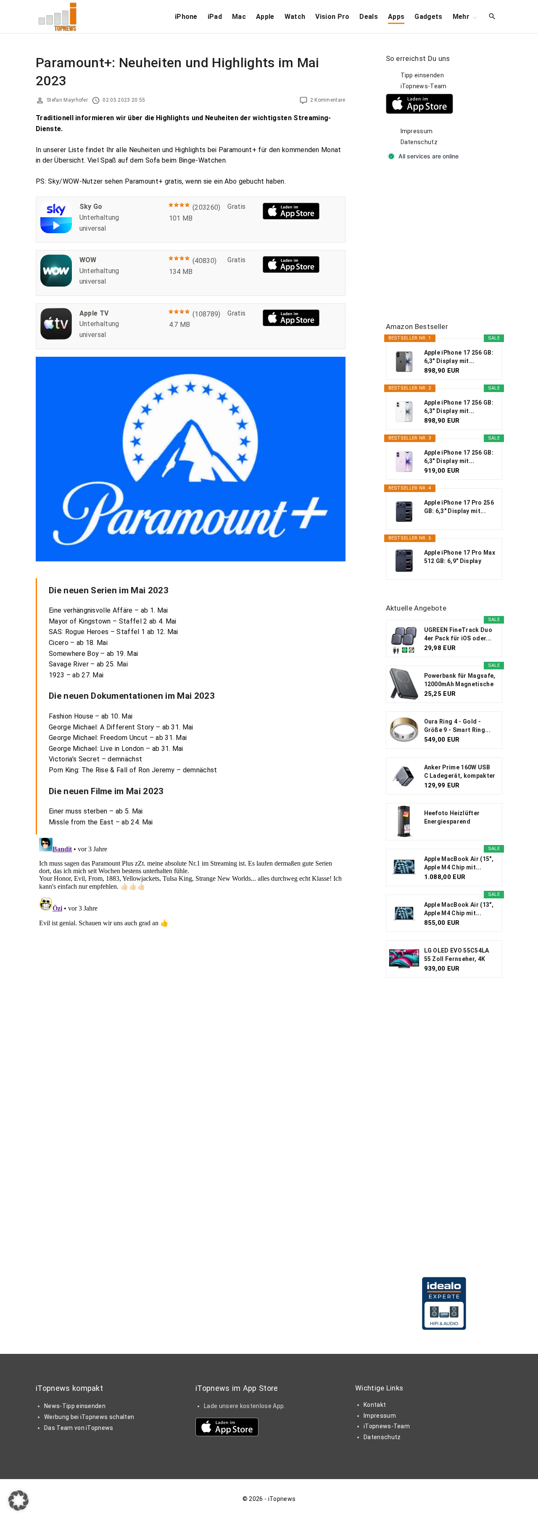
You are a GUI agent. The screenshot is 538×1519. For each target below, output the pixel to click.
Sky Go (91, 207)
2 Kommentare (327, 100)
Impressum (417, 131)
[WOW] (56, 284)
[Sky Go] (56, 231)
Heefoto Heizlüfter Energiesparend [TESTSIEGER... (452, 818)
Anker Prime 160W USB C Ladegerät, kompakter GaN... (460, 772)
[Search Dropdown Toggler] (492, 17)
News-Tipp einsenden (74, 1406)
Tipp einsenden (422, 75)
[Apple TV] (56, 337)
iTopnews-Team (424, 86)
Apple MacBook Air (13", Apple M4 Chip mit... (458, 908)
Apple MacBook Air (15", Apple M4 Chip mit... (458, 863)
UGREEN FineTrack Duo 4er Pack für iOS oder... (458, 634)
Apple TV (94, 313)
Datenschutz (419, 142)
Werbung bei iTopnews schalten (89, 1417)
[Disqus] (190, 940)
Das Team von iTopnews (78, 1427)
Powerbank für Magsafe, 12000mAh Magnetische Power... (460, 680)
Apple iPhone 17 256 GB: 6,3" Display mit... (458, 356)
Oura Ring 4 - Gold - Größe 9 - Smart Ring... (457, 725)
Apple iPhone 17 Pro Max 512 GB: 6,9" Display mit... (459, 557)
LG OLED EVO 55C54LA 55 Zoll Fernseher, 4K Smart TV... (456, 955)
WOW (88, 260)
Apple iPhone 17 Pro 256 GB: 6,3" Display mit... (459, 506)
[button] (18, 1500)
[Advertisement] (449, 242)
